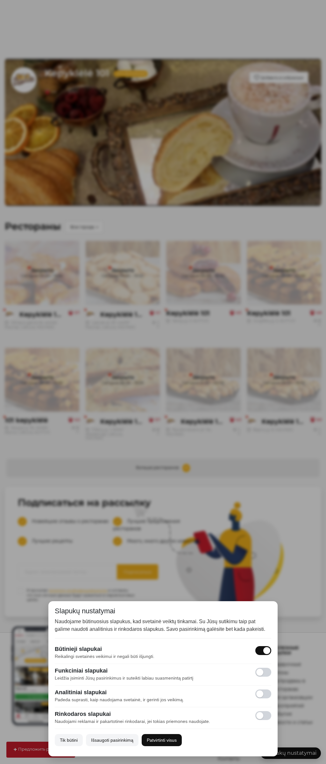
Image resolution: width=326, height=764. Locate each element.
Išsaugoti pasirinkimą (112, 740)
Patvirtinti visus (162, 740)
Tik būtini (69, 740)
